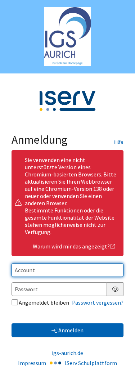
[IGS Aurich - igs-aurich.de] (67, 36)
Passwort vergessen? (97, 302)
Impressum (32, 363)
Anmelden (71, 330)
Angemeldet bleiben (44, 302)
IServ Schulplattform (91, 363)
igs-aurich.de (67, 352)
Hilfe (118, 142)
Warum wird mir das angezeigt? (71, 246)
